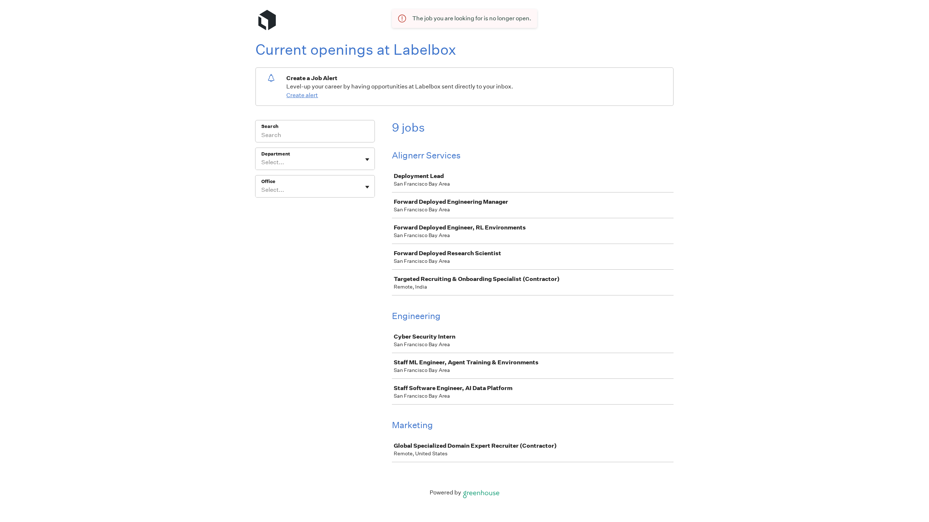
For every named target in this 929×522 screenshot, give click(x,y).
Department (275, 154)
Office (268, 181)
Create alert (302, 95)
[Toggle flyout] (367, 159)
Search (269, 126)
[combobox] (261, 162)
